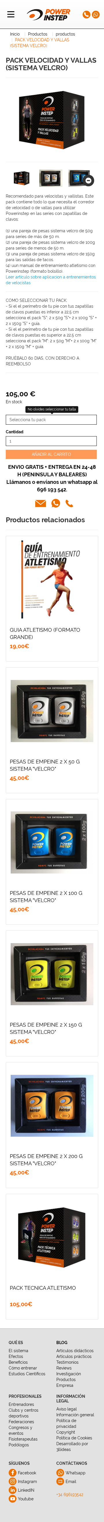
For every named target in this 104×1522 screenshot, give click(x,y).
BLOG (61, 1342)
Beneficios (18, 1362)
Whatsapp (76, 1473)
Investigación (68, 1374)
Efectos (16, 1356)
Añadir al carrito (51, 454)
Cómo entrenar (23, 1368)
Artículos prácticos (74, 1356)
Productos (66, 1379)
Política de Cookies (74, 1438)
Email (71, 1481)
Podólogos (19, 1445)
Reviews (64, 1368)
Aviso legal (66, 1409)
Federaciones (21, 1421)
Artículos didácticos (75, 1350)
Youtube (26, 1499)
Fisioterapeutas (23, 1439)
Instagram (27, 1481)
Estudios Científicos (27, 1374)
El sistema (18, 1350)
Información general (75, 1415)
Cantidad (14, 432)
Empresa (64, 1385)
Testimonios (67, 1362)
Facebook (27, 1473)
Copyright (65, 1432)
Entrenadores (21, 1404)
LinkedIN (26, 1490)
